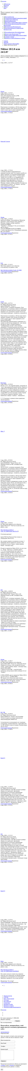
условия (3, 1065)
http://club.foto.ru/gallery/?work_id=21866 (11, 270)
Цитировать (9, 111)
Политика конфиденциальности (12, 1007)
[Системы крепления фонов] (14, 993)
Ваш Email (3, 1043)
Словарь (11, 36)
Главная (6, 41)
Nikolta (2, 217)
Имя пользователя (5, 1040)
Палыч (2, 91)
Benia (2, 961)
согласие (11, 1065)
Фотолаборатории (19, 32)
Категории (3, 14)
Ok (2, 1069)
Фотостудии (16, 34)
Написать (3, 1061)
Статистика (7, 1003)
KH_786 (3, 712)
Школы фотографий (21, 35)
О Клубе (6, 997)
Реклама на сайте (8, 1004)
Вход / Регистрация (9, 998)
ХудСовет (6, 1000)
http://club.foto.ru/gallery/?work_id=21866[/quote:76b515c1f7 (9, 530)
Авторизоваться (5, 1032)
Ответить (3, 111)
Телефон (3, 1046)
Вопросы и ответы (20, 38)
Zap (2, 589)
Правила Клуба (8, 996)
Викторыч (3, 382)
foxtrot (2, 301)
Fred (2, 263)
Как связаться (7, 1001)
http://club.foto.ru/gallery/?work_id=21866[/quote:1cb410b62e (9, 970)
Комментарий (4, 1049)
